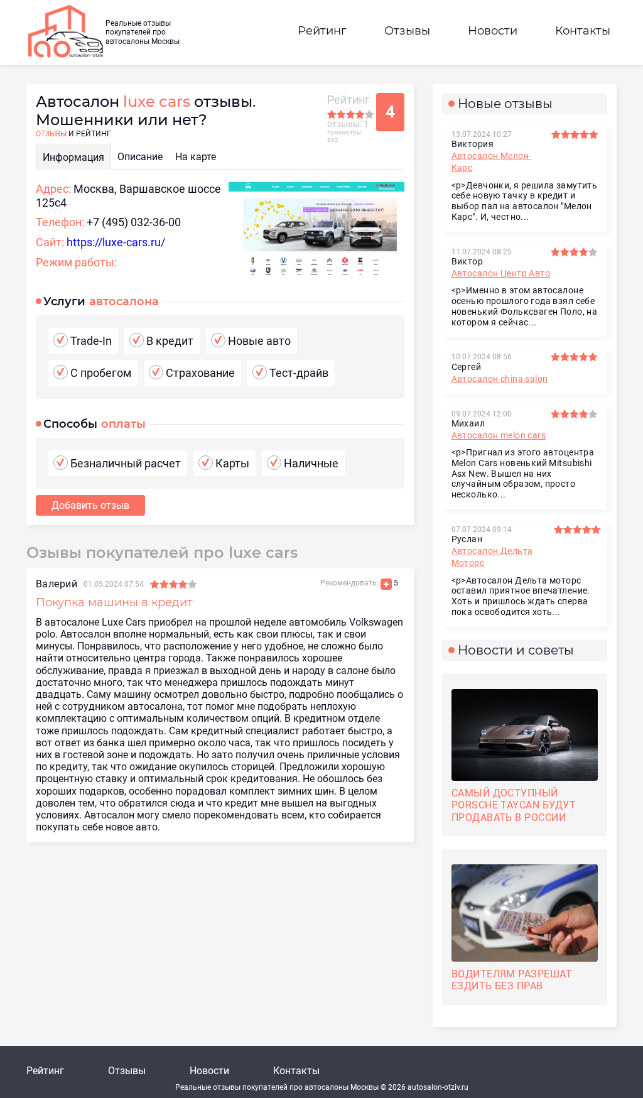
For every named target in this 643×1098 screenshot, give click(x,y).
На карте (195, 157)
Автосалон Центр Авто (500, 273)
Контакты (582, 31)
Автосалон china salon (499, 379)
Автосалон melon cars (498, 435)
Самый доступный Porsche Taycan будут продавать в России (513, 805)
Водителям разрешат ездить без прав (512, 980)
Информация (73, 157)
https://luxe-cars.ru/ (116, 242)
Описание (140, 157)
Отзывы (407, 31)
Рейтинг (322, 31)
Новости (492, 31)
